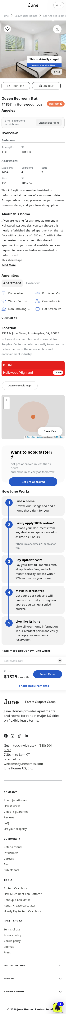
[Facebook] (6, 736)
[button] (33, 660)
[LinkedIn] (26, 736)
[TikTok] (19, 736)
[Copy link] (31, 183)
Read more (9, 265)
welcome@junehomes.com (23, 764)
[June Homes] (31, 704)
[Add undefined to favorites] (7, 28)
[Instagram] (13, 736)
